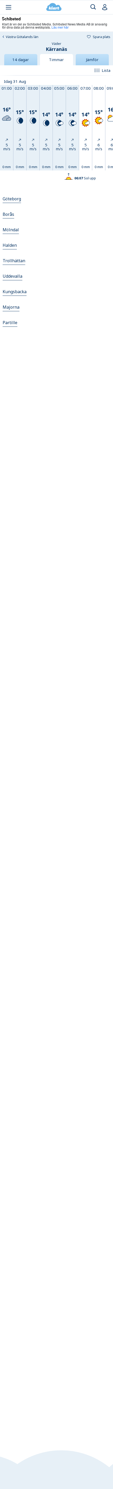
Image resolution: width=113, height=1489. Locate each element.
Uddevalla (12, 276)
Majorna (11, 307)
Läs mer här (60, 27)
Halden (10, 245)
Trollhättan (14, 261)
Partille (10, 322)
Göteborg (12, 199)
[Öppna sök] (93, 7)
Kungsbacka (15, 291)
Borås (8, 214)
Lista (106, 70)
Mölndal (11, 230)
